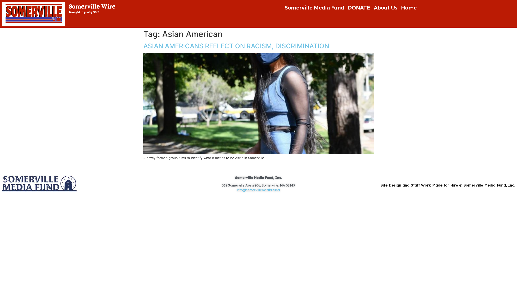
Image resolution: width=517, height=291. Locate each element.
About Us (385, 8)
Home (409, 8)
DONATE (359, 8)
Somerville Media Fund (314, 8)
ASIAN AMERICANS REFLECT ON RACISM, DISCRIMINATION (236, 46)
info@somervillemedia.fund (258, 190)
